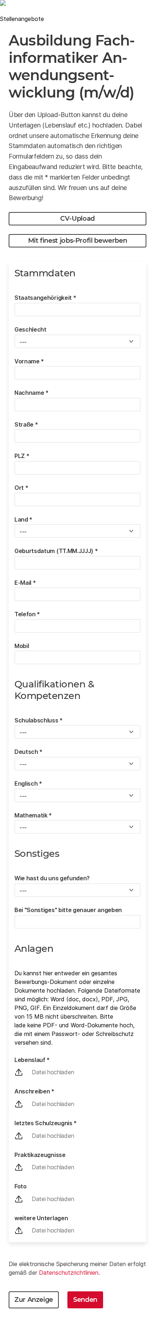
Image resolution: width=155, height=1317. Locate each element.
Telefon (27, 614)
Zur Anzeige (33, 1300)
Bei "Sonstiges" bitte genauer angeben (68, 910)
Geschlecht (30, 329)
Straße (26, 424)
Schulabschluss (38, 720)
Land (23, 519)
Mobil (21, 645)
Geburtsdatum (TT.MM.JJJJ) (56, 550)
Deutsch (28, 751)
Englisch (28, 783)
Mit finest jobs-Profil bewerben (77, 241)
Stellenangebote (22, 18)
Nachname (31, 392)
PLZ (21, 455)
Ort (21, 487)
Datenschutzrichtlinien (68, 1272)
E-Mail (25, 582)
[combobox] (77, 341)
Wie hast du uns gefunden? (52, 878)
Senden (85, 1300)
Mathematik (33, 815)
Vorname (29, 361)
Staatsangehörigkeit (45, 297)
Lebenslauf (32, 1059)
